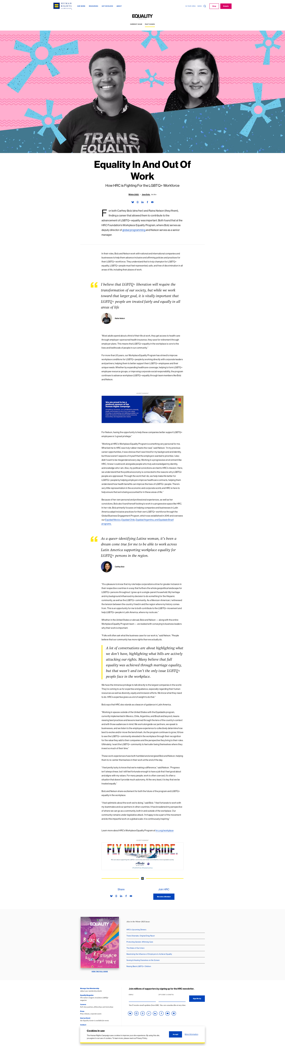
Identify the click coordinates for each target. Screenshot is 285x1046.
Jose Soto (146, 194)
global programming (133, 230)
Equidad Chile (128, 519)
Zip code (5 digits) (170, 994)
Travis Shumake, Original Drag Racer (140, 936)
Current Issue (136, 24)
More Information (191, 1034)
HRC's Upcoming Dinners (136, 929)
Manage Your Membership (89, 988)
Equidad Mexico (113, 519)
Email (135, 994)
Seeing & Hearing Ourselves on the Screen (143, 960)
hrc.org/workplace (165, 830)
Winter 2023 (133, 194)
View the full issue (100, 971)
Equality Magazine (87, 995)
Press (82, 1011)
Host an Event (85, 1018)
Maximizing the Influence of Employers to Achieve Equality (149, 954)
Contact (83, 1025)
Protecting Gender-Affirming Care (139, 942)
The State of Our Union (135, 948)
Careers (83, 1004)
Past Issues (150, 24)
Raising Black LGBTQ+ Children (138, 966)
